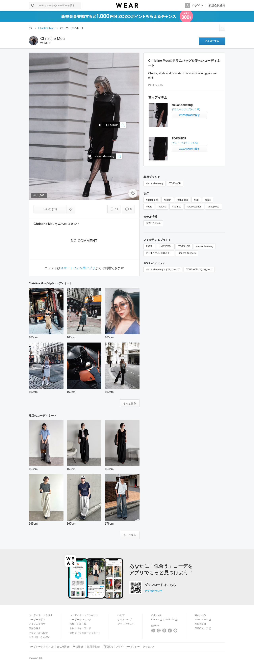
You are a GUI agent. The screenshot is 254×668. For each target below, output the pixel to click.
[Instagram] (159, 630)
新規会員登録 (217, 5)
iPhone (155, 619)
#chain (167, 200)
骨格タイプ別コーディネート (85, 633)
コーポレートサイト (39, 646)
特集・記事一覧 (78, 624)
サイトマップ (124, 619)
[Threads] (164, 630)
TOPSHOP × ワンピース (199, 269)
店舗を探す (35, 628)
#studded (183, 200)
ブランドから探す (38, 633)
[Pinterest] (175, 630)
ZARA (149, 246)
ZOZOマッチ (201, 628)
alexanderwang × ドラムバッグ (163, 269)
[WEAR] (127, 5)
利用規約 (108, 646)
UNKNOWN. (165, 246)
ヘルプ (121, 615)
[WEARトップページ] (30, 28)
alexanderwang (182, 105)
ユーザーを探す (37, 619)
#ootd (149, 206)
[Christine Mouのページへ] (33, 40)
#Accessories (194, 206)
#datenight (152, 200)
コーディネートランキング (84, 615)
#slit (196, 200)
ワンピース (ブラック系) (185, 143)
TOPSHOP (179, 138)
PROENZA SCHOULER (158, 253)
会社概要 (61, 646)
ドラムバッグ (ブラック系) (186, 109)
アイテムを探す (37, 624)
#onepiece (213, 206)
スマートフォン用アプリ (77, 268)
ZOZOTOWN (201, 619)
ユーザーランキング (80, 619)
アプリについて (153, 591)
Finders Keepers (187, 253)
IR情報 (76, 646)
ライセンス (149, 646)
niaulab (199, 624)
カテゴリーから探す (39, 637)
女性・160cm (153, 223)
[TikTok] (170, 630)
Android (169, 619)
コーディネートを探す (41, 615)
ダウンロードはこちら (160, 584)
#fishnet (176, 206)
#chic (208, 200)
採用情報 (92, 646)
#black (162, 206)
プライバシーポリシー (128, 646)
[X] (153, 630)
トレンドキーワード (80, 628)
